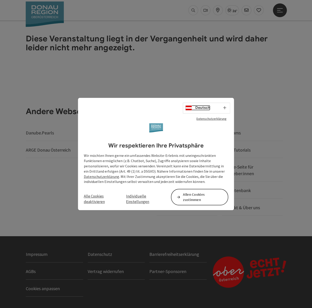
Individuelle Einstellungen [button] (137, 199)
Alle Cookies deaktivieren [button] (94, 199)
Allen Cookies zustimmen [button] (194, 197)
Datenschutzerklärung (211, 119)
